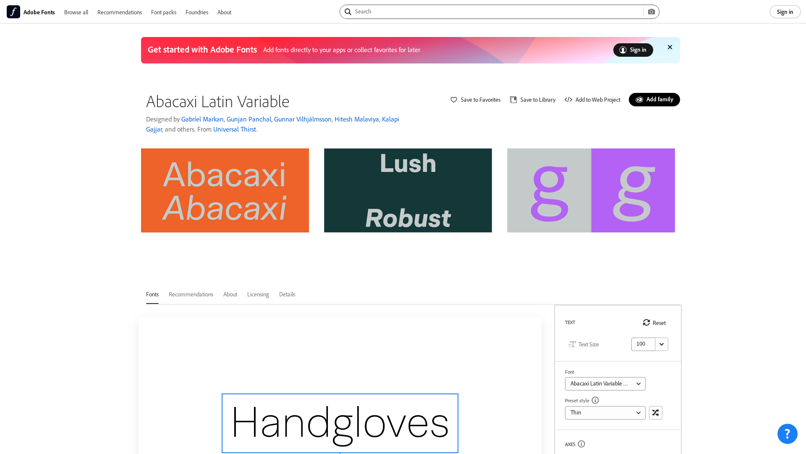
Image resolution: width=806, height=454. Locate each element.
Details (287, 294)
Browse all (76, 12)
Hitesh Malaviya (357, 119)
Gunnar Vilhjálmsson (303, 119)
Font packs (163, 12)
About (224, 12)
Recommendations (119, 12)
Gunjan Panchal (249, 119)
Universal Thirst (234, 129)
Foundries (197, 12)
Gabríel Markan (202, 119)
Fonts (152, 294)
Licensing (258, 294)
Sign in (785, 11)
